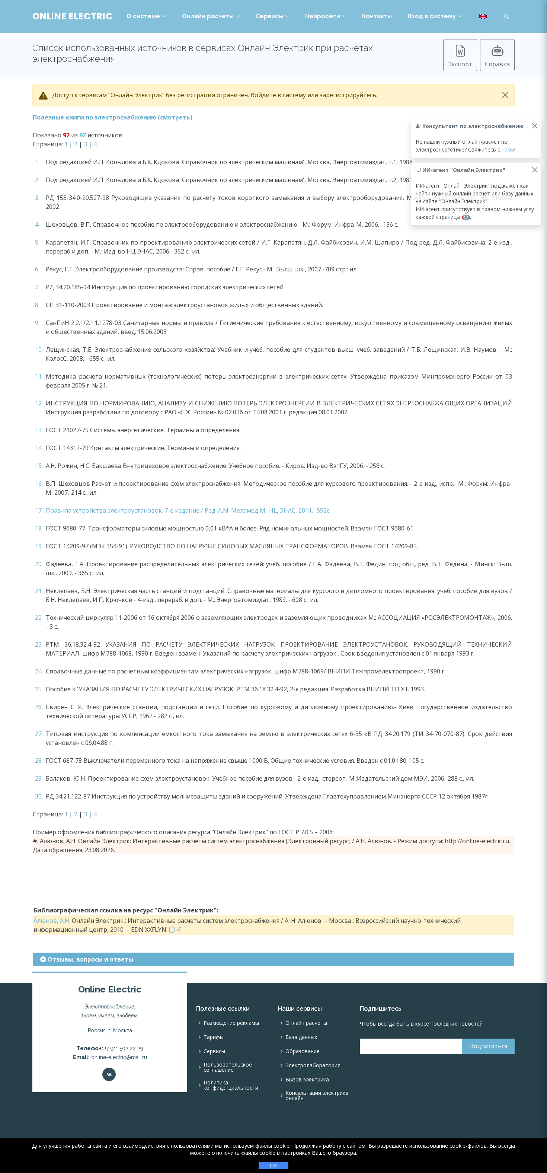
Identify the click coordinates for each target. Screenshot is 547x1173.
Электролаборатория (312, 1065)
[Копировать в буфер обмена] (172, 929)
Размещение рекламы (231, 1023)
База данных (301, 1037)
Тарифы (214, 1037)
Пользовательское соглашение (228, 1067)
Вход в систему (431, 16)
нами (508, 149)
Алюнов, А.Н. (51, 921)
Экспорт (460, 64)
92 (82, 135)
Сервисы (269, 16)
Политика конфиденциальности (231, 1085)
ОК (273, 1165)
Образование (302, 1051)
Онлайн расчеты (208, 16)
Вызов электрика (307, 1079)
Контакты (377, 16)
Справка (497, 64)
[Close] (505, 95)
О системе (143, 16)
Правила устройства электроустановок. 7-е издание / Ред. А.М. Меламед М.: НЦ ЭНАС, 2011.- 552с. (188, 510)
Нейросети (322, 16)
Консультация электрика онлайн (316, 1095)
